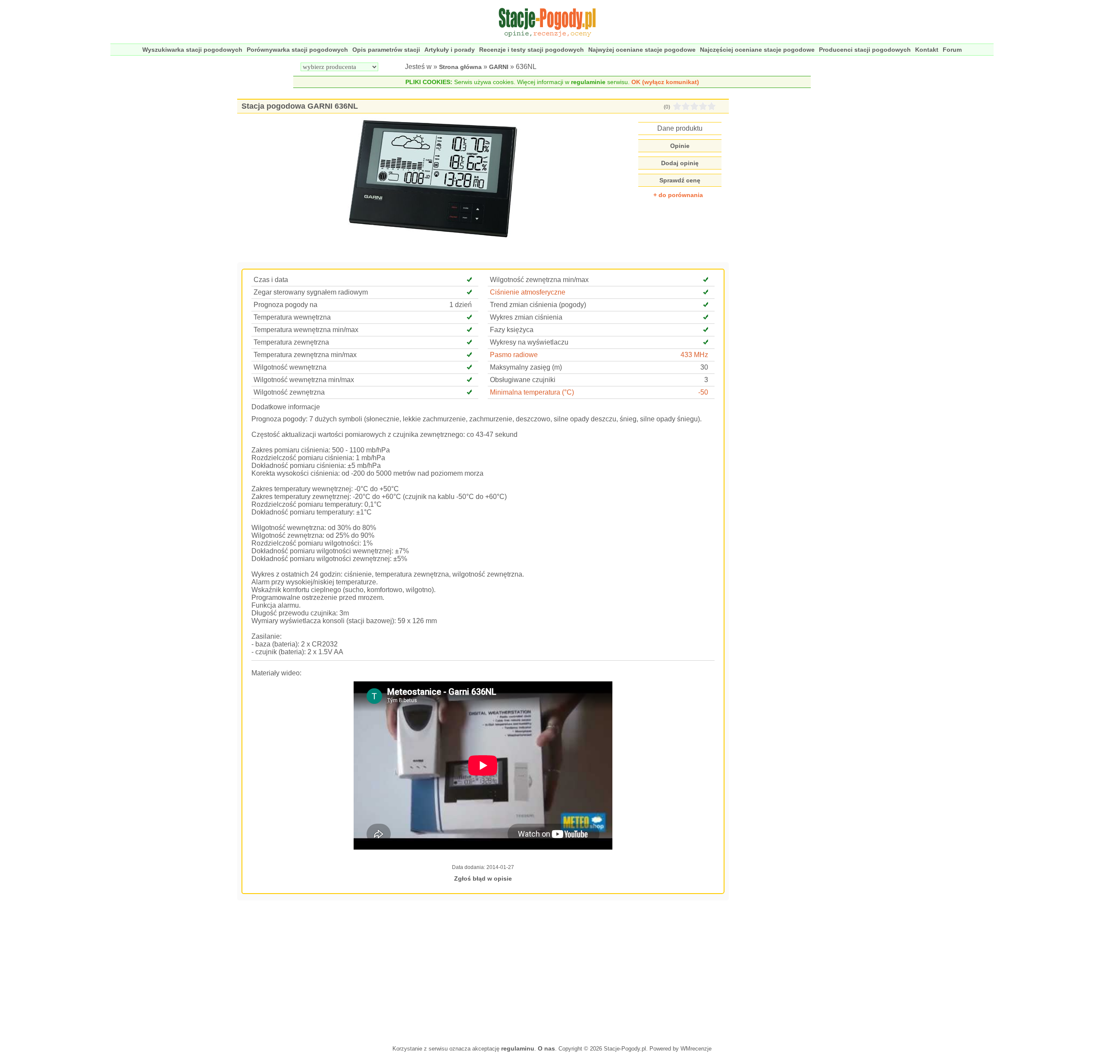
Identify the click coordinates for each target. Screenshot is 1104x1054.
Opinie (680, 145)
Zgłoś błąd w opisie (483, 878)
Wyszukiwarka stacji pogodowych (192, 49)
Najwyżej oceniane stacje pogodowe (642, 49)
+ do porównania (678, 194)
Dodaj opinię (680, 163)
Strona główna (460, 66)
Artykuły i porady (449, 49)
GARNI (498, 66)
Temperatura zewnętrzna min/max (305, 354)
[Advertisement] (483, 971)
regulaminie (588, 81)
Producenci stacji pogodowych (865, 49)
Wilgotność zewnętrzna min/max (539, 279)
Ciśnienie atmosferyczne (527, 292)
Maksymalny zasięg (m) (526, 367)
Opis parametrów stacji (386, 49)
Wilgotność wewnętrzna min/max (304, 379)
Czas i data (271, 279)
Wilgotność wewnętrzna (290, 367)
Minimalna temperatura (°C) (532, 392)
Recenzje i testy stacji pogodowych (531, 49)
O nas (546, 1048)
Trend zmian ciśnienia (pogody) (538, 304)
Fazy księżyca (511, 329)
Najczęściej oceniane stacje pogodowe (757, 49)
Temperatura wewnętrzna (292, 317)
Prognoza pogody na (285, 304)
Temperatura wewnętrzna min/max (306, 329)
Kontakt (926, 49)
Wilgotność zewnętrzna (289, 392)
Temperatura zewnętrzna (291, 342)
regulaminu (517, 1048)
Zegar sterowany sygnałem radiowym (311, 292)
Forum (952, 49)
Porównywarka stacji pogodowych (297, 49)
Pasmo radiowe (514, 354)
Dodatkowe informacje (285, 407)
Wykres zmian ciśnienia (526, 317)
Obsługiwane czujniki (522, 379)
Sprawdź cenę (679, 180)
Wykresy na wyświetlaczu (529, 342)
